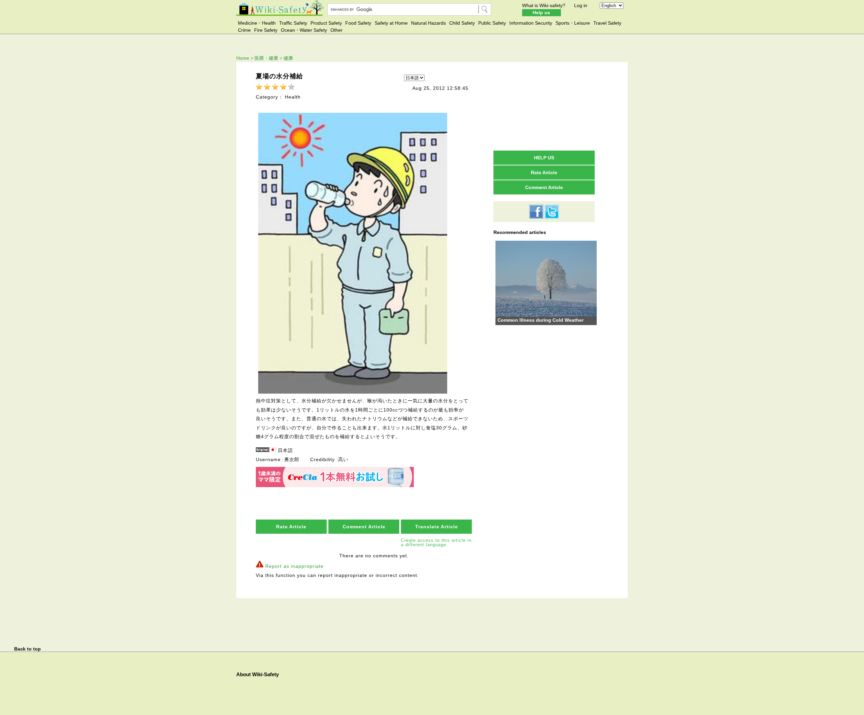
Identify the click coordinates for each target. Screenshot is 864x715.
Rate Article (291, 526)
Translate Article (436, 526)
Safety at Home (391, 23)
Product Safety (326, 23)
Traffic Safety (293, 23)
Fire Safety (265, 30)
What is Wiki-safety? (543, 5)
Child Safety (462, 23)
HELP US (544, 157)
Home (242, 58)
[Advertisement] (544, 106)
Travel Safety (607, 23)
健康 (288, 58)
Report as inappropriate (294, 566)
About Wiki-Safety (257, 674)
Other (336, 30)
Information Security (530, 23)
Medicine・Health (257, 23)
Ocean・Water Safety (304, 30)
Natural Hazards (428, 23)
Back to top (27, 649)
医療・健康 (266, 58)
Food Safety (358, 23)
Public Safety (492, 23)
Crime (244, 30)
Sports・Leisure (573, 23)
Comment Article (364, 526)
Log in (580, 5)
